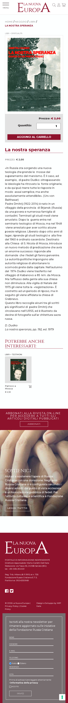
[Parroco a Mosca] (18, 369)
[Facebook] (6, 591)
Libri (32, 21)
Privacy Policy (11, 606)
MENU (6, 7)
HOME (9, 21)
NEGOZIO (21, 21)
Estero (23, 663)
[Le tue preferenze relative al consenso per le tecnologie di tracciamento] (62, 697)
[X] (11, 591)
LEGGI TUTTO (18, 508)
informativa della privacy (24, 683)
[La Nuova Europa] (34, 7)
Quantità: (25, 125)
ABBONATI (34, 424)
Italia (14, 663)
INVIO (20, 693)
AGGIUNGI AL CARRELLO (34, 137)
